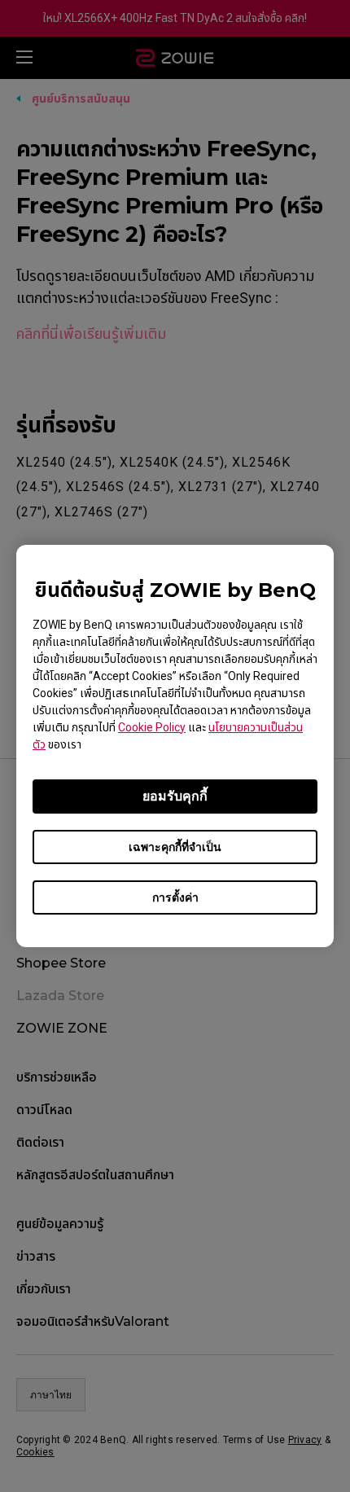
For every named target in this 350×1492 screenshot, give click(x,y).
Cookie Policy (152, 727)
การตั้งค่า (175, 897)
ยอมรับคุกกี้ (175, 796)
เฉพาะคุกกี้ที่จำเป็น (175, 847)
